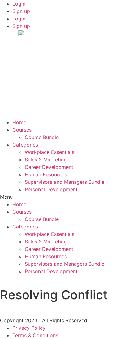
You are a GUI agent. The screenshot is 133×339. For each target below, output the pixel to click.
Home (19, 122)
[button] (66, 197)
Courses (22, 130)
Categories (25, 145)
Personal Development (51, 189)
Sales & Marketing (46, 159)
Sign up (21, 11)
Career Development (49, 167)
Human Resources (46, 174)
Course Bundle (42, 137)
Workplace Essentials (49, 152)
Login (18, 4)
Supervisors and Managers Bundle (64, 182)
